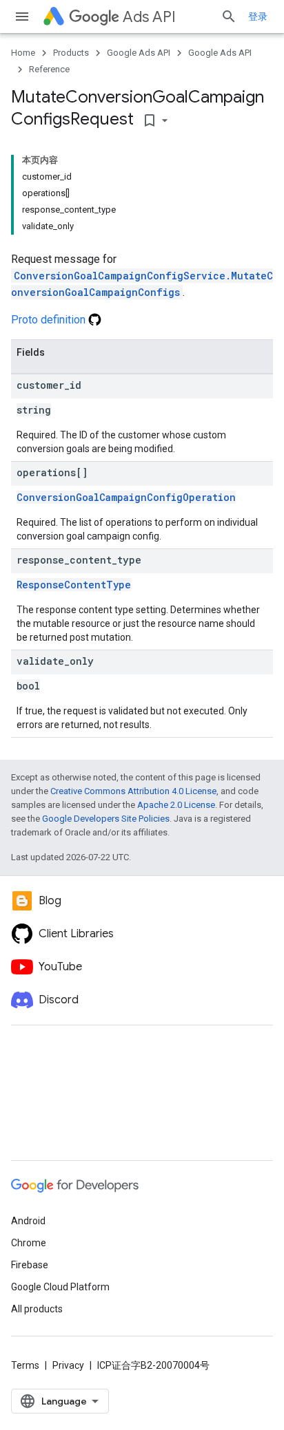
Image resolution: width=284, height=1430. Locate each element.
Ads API (149, 17)
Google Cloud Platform (60, 1286)
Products (71, 52)
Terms (25, 1365)
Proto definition (49, 319)
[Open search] (229, 16)
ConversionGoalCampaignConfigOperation (126, 497)
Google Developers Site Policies (106, 818)
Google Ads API (138, 52)
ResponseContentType (74, 584)
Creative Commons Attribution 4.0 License (133, 791)
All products (37, 1308)
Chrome (28, 1242)
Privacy (68, 1365)
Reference (49, 69)
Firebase (29, 1264)
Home (23, 52)
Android (28, 1220)
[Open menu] (22, 16)
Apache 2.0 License (176, 805)
